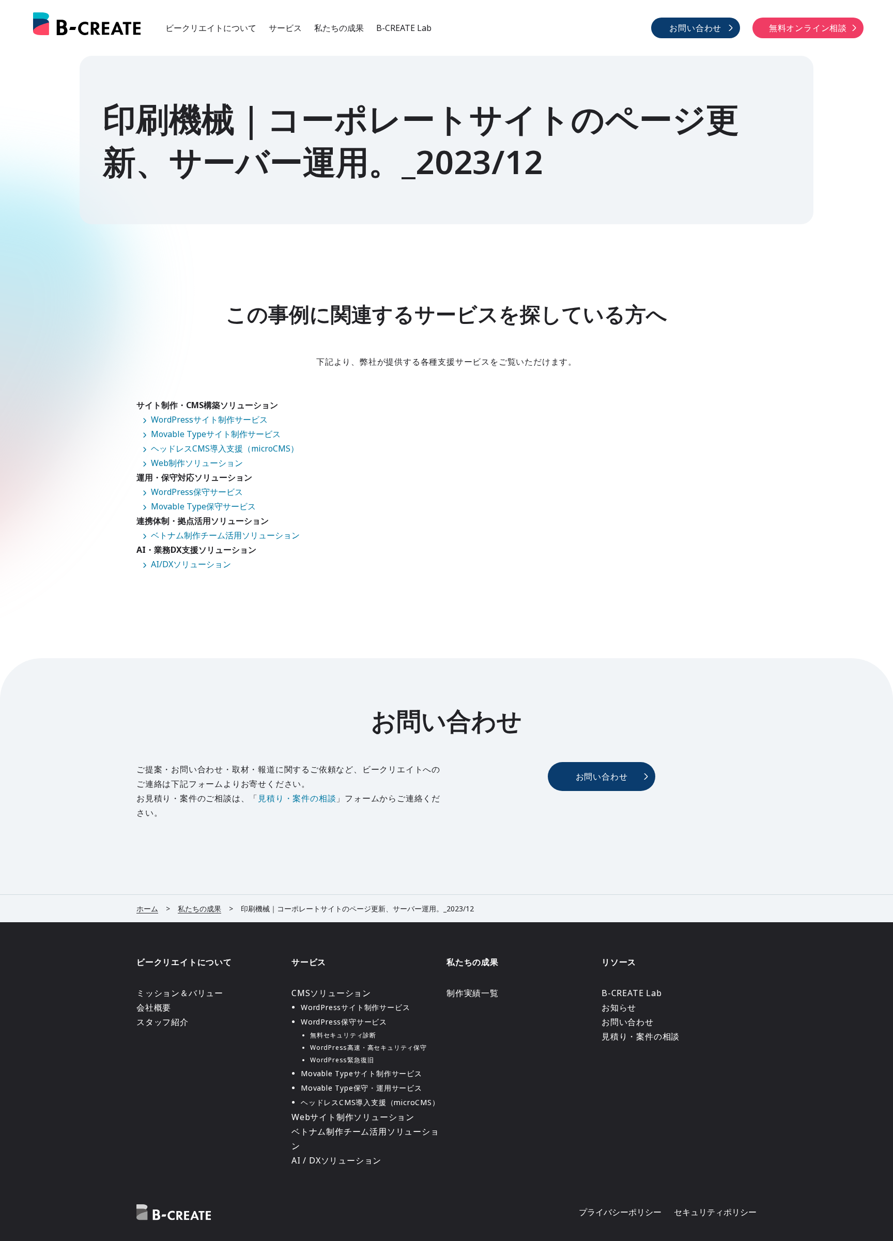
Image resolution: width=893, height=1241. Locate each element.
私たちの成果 (339, 28)
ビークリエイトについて (210, 28)
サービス (285, 28)
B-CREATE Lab (404, 28)
